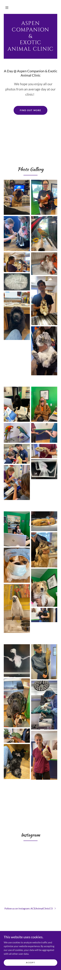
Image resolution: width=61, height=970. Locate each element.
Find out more (30, 110)
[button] (7, 7)
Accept (30, 962)
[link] (30, 36)
